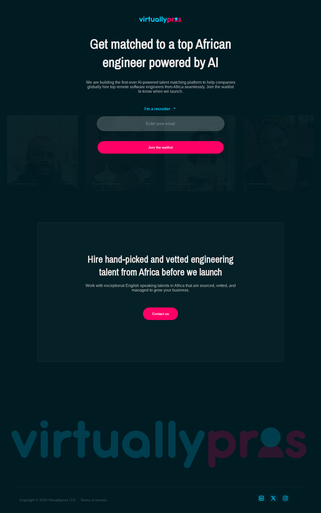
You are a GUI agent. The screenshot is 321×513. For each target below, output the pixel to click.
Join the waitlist (160, 147)
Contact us (160, 314)
